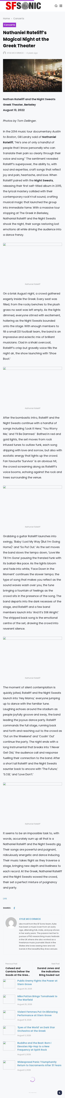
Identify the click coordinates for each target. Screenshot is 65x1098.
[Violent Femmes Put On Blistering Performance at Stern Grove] (9, 1014)
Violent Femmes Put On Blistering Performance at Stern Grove (37, 1013)
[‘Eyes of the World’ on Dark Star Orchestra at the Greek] (9, 1030)
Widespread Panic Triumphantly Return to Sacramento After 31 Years (39, 1063)
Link (5, 898)
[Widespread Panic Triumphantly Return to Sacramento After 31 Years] (9, 1064)
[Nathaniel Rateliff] (32, 262)
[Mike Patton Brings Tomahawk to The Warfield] (9, 999)
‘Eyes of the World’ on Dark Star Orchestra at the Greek (36, 1029)
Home (6, 18)
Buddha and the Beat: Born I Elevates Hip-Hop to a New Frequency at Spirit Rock (34, 1046)
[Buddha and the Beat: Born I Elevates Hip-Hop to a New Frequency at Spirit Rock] (9, 1045)
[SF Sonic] (24, 6)
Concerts (18, 18)
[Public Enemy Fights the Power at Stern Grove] (9, 983)
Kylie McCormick (15, 53)
